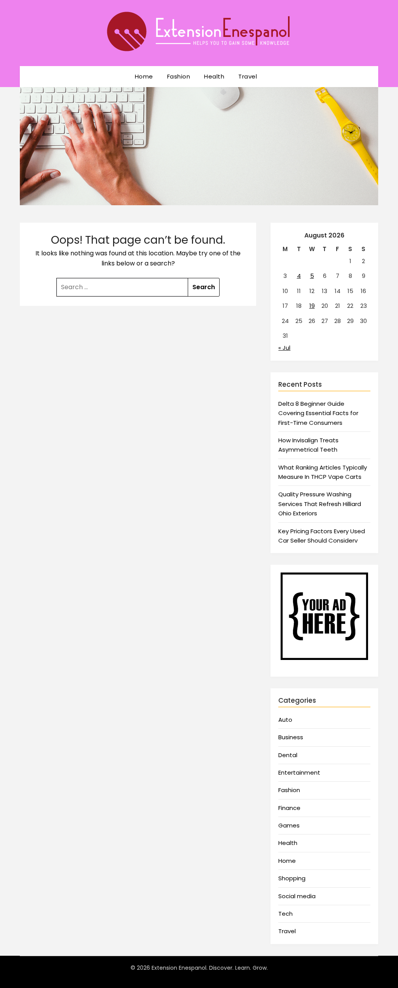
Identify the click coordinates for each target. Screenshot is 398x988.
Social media (297, 896)
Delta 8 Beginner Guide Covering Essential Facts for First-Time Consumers (318, 413)
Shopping (291, 878)
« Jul (284, 348)
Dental (287, 755)
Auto (285, 720)
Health (214, 76)
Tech (285, 913)
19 (312, 306)
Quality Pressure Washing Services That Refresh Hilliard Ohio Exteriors (319, 503)
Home (144, 76)
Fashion (178, 76)
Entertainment (299, 772)
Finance (289, 808)
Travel (247, 76)
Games (289, 825)
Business (290, 737)
